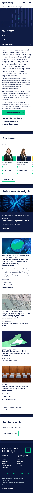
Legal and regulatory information (13, 482)
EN (24, 3)
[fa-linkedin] (12, 474)
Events (18, 463)
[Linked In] (4, 40)
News (4, 459)
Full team (7, 179)
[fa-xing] (27, 474)
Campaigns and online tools (22, 456)
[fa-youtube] (20, 474)
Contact (19, 466)
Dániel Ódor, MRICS (11, 124)
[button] (19, 2)
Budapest (6, 167)
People (18, 459)
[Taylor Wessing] (7, 3)
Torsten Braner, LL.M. (11, 121)
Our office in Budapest (12, 113)
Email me (6, 173)
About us (5, 455)
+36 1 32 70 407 (8, 170)
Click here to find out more (16, 213)
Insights (4, 463)
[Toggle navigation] (30, 2)
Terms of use (6, 484)
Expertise (5, 461)
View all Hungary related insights (12, 408)
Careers (5, 468)
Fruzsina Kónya (9, 285)
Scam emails (17, 484)
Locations (11, 7)
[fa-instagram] (5, 474)
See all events (8, 433)
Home (3, 7)
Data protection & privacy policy (12, 478)
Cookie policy (6, 480)
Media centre (6, 466)
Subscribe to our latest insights (10, 450)
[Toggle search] (19, 2)
